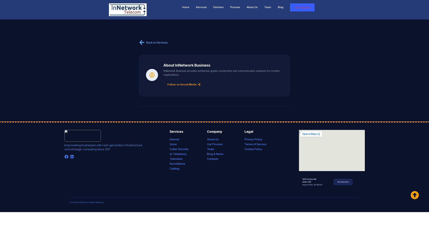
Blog (280, 7)
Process (235, 7)
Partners (218, 7)
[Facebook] (66, 157)
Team (267, 7)
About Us (252, 7)
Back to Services (157, 42)
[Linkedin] (72, 157)
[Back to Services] (142, 42)
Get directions (343, 182)
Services (201, 7)
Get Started (302, 7)
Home (185, 7)
